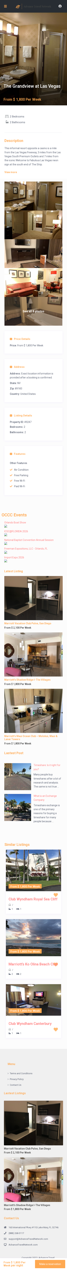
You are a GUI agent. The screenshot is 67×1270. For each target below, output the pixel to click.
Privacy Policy (17, 1079)
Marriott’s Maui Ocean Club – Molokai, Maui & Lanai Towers (31, 738)
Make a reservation (50, 1264)
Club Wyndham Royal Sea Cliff (33, 899)
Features (19, 454)
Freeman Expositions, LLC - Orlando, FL (26, 548)
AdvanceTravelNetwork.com (23, 1244)
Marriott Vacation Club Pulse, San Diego (27, 623)
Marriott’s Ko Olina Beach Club (33, 964)
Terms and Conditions (21, 1073)
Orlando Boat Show (15, 522)
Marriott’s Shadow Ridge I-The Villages (27, 679)
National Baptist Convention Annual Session (29, 540)
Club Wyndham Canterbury (30, 1023)
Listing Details (23, 415)
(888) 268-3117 (16, 1233)
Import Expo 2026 (14, 557)
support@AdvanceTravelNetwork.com (28, 1239)
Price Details (22, 339)
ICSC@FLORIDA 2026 (16, 531)
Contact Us (15, 1085)
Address (19, 367)
